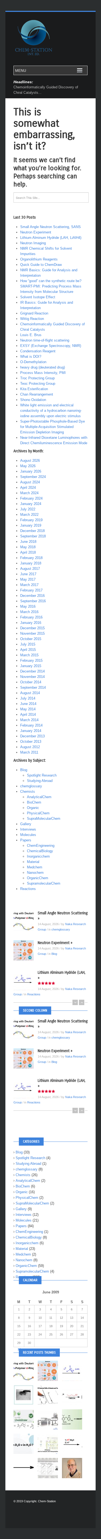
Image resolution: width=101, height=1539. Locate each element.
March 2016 (29, 612)
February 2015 (31, 660)
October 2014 (30, 682)
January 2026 (30, 471)
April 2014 (28, 714)
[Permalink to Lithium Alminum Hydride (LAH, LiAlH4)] (25, 980)
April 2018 (28, 552)
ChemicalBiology (40, 851)
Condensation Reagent (37, 351)
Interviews (28, 829)
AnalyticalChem (39, 797)
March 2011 (29, 752)
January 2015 (30, 666)
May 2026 (28, 466)
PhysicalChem (38, 813)
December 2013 (32, 736)
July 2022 (27, 509)
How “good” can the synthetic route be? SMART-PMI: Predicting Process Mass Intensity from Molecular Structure (50, 286)
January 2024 (30, 504)
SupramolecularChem (43, 883)
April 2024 (28, 488)
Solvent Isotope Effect (37, 297)
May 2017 (28, 579)
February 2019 (31, 520)
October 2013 (30, 742)
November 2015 (32, 633)
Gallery (25, 824)
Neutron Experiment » (55, 943)
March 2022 (29, 515)
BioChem (34, 802)
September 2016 (33, 601)
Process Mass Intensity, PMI (43, 373)
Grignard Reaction (34, 313)
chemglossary (31, 786)
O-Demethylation (33, 362)
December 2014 (32, 671)
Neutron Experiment (35, 232)
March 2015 (29, 655)
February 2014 (31, 725)
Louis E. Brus (30, 335)
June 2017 (28, 574)
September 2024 (33, 477)
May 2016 (28, 606)
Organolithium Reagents (39, 259)
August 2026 (30, 461)
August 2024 (30, 482)
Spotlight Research (42, 775)
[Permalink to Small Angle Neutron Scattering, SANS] (25, 921)
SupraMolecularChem (43, 819)
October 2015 (30, 639)
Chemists (27, 791)
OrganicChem (37, 878)
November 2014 (32, 677)
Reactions (28, 889)
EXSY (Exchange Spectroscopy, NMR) (50, 346)
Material (33, 862)
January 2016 (30, 623)
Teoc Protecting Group (37, 384)
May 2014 (28, 709)
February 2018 (31, 558)
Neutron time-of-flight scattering (44, 340)
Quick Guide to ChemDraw (41, 265)
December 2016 (32, 596)
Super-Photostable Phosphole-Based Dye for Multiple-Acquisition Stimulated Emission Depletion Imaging (52, 426)
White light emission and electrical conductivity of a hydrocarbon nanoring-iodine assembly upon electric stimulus (51, 410)
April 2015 (28, 650)
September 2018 (33, 536)
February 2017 (31, 590)
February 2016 (31, 617)
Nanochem (35, 873)
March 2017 (29, 585)
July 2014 (27, 698)
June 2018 (28, 542)
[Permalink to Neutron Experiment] (25, 950)
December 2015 (32, 628)
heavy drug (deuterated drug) (42, 367)
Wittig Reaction (32, 319)
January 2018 (30, 563)
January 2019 (30, 525)
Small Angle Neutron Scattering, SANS (50, 227)
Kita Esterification (34, 389)
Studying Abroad (40, 781)
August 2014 (30, 693)
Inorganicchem (38, 856)
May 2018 (28, 547)
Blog (23, 770)
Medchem (34, 867)
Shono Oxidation (33, 400)
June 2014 (28, 704)
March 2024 (29, 493)
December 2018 (32, 531)
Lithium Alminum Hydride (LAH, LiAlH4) (50, 238)
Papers (25, 840)
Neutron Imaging (33, 243)
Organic (33, 808)
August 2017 (30, 569)
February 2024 (31, 498)
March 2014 (29, 720)
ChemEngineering (40, 846)
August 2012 (30, 747)
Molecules (28, 835)
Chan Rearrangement (36, 394)
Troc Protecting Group (37, 378)
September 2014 (33, 687)
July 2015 (27, 644)
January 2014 (30, 731)
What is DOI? (30, 356)
